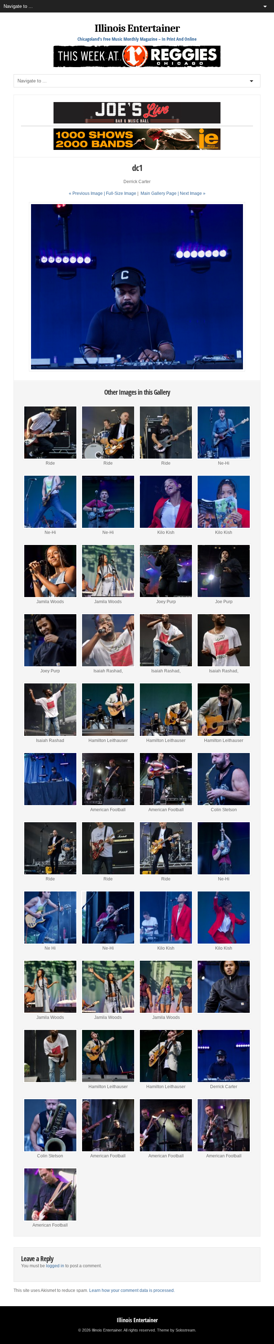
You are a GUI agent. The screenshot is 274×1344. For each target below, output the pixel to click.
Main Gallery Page (159, 193)
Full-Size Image (121, 193)
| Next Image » (192, 193)
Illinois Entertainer (137, 28)
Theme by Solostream (176, 1330)
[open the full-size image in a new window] (137, 370)
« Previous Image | (87, 193)
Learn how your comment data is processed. (132, 1290)
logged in (55, 1265)
